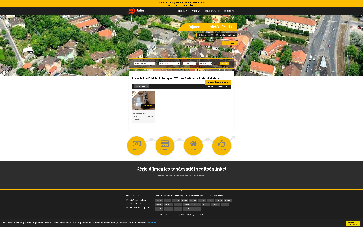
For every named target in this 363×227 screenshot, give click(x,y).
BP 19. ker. (168, 209)
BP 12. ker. (178, 205)
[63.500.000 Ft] (143, 100)
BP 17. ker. (224, 205)
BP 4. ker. (185, 201)
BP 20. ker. (178, 209)
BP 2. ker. (167, 201)
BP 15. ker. (206, 205)
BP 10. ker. (159, 205)
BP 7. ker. (210, 201)
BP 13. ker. (187, 205)
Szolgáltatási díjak (196, 215)
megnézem (229, 43)
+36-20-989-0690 (136, 204)
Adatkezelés (164, 215)
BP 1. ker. (159, 201)
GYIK (187, 215)
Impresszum (174, 215)
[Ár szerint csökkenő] (227, 86)
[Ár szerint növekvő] (224, 86)
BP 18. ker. (159, 209)
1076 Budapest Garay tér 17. (140, 208)
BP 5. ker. (193, 201)
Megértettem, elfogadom (353, 223)
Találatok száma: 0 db (141, 86)
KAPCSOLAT (196, 11)
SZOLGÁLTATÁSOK (212, 11)
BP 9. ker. (228, 201)
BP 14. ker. (196, 205)
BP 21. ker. (187, 209)
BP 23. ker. (196, 209)
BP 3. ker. (176, 201)
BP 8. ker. (219, 201)
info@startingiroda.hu (138, 200)
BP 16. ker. (215, 205)
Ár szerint (220, 86)
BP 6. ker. (202, 201)
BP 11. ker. (168, 205)
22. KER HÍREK (229, 11)
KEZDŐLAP (182, 11)
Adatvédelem (151, 222)
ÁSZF (182, 215)
